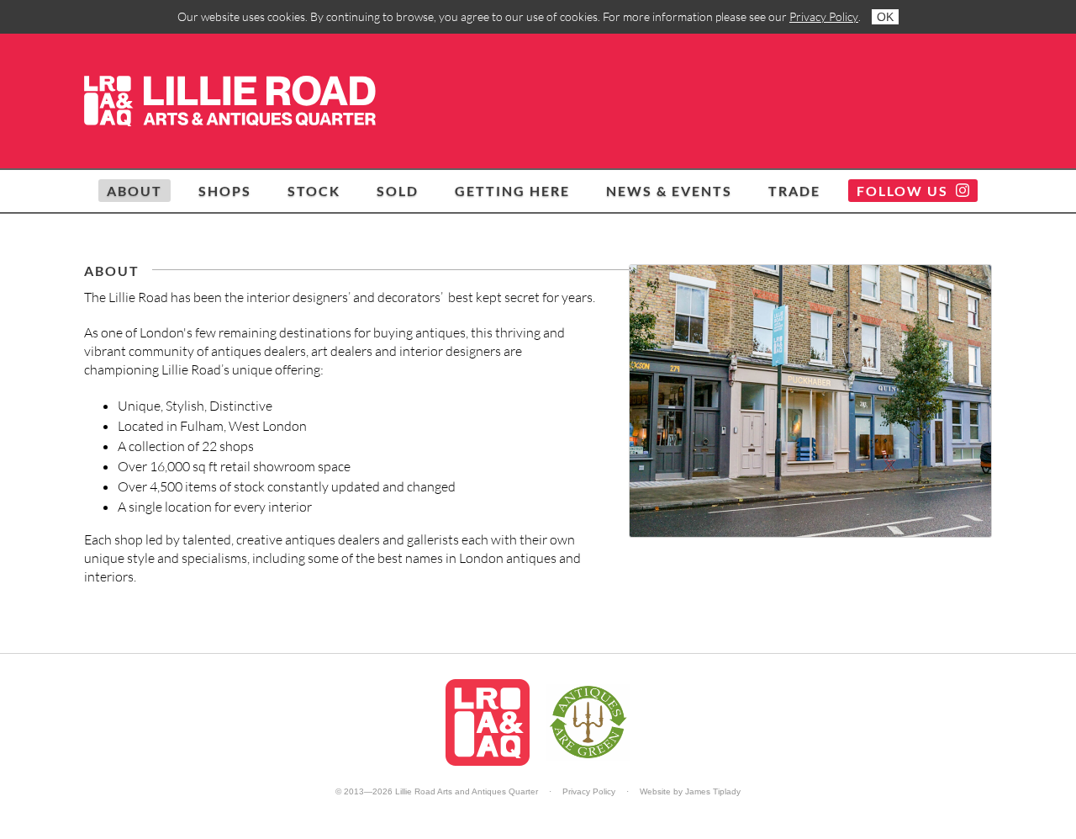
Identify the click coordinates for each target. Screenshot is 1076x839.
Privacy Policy (823, 16)
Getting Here (512, 191)
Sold (398, 191)
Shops (224, 191)
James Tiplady (713, 791)
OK (885, 17)
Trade (794, 191)
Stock (313, 191)
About (134, 191)
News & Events (669, 191)
